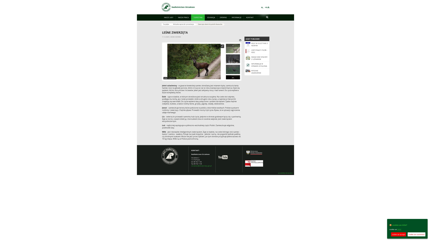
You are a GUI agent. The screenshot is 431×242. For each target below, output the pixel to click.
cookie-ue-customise (416, 234)
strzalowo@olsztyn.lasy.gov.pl (201, 166)
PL (262, 8)
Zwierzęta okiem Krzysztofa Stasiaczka (210, 24)
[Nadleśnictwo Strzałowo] (166, 7)
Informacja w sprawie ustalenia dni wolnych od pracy (259, 67)
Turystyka (166, 24)
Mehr (399, 229)
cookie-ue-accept (398, 234)
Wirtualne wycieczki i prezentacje (183, 24)
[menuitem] (169, 17)
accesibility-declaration (285, 173)
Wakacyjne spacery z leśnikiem (259, 58)
